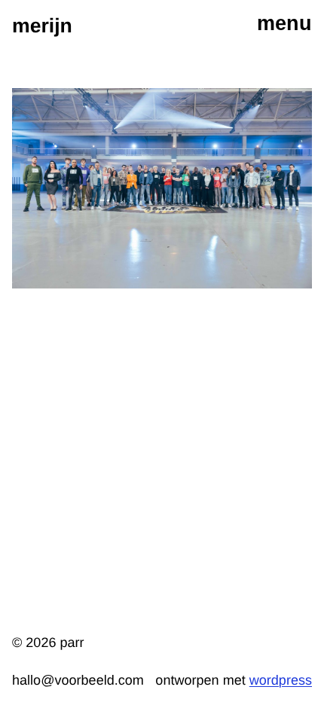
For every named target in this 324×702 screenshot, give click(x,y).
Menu (284, 23)
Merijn (42, 25)
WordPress (280, 680)
